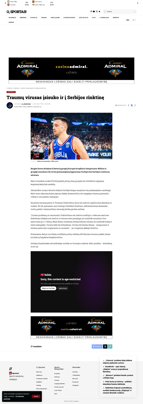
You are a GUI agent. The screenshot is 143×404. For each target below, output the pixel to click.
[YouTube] (93, 11)
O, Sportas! (16, 12)
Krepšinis (11, 92)
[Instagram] (96, 11)
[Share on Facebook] (128, 105)
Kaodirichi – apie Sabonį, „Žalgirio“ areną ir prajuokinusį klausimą (115, 369)
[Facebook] (91, 11)
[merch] (99, 11)
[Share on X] (131, 105)
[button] (36, 396)
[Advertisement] (71, 40)
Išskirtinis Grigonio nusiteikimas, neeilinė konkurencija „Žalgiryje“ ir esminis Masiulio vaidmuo (117, 390)
